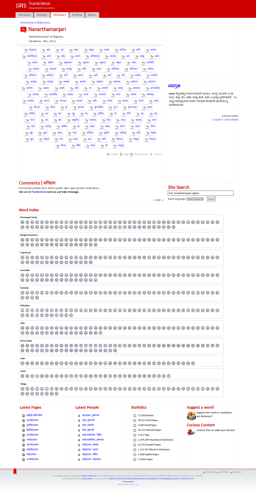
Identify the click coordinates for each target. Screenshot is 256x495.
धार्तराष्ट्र (123, 133)
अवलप (99, 82)
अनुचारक (68, 63)
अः (27, 222)
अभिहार (49, 75)
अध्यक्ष (113, 56)
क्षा (46, 114)
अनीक (50, 63)
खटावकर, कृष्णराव (90, 415)
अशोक (29, 88)
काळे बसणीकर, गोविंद (92, 435)
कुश (115, 107)
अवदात (34, 82)
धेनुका (153, 133)
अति (138, 50)
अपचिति (150, 63)
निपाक (152, 139)
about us (237, 472)
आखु (120, 88)
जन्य (154, 120)
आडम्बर (136, 88)
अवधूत (50, 82)
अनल (34, 63)
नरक (75, 139)
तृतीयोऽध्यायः (33, 425)
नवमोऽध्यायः (32, 440)
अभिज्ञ (150, 69)
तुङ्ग (31, 133)
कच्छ (85, 94)
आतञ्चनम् (155, 88)
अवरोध (83, 82)
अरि (65, 75)
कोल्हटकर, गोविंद (90, 454)
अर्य (122, 75)
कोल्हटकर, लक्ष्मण (90, 449)
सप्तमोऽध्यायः (33, 449)
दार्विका (90, 133)
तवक (137, 126)
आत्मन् (36, 94)
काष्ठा (156, 101)
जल (33, 126)
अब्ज (99, 69)
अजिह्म (123, 50)
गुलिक (101, 114)
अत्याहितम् (31, 56)
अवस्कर (152, 82)
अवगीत (154, 75)
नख (61, 139)
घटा (155, 114)
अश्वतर (46, 88)
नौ (106, 145)
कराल (79, 101)
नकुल (46, 139)
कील (52, 107)
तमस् (107, 126)
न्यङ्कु (121, 145)
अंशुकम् (32, 50)
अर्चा (95, 75)
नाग (89, 139)
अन (127, 56)
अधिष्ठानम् (94, 56)
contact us (210, 472)
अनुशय (102, 63)
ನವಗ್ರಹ (174, 86)
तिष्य (152, 126)
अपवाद (53, 69)
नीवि (78, 145)
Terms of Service (89, 476)
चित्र (108, 120)
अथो (49, 56)
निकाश (119, 139)
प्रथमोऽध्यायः (33, 420)
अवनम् (66, 82)
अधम (77, 56)
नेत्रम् (93, 145)
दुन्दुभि (106, 133)
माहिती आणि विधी (34, 415)
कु (66, 107)
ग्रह (142, 114)
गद (86, 114)
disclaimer (224, 472)
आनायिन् (53, 94)
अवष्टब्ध (116, 82)
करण (46, 101)
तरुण (122, 126)
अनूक (118, 63)
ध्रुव (31, 139)
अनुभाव (85, 63)
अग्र (62, 50)
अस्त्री (61, 88)
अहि (76, 88)
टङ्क (92, 126)
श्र (81, 227)
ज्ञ (144, 222)
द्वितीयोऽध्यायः (33, 430)
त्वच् (74, 133)
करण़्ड (63, 101)
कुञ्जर (81, 107)
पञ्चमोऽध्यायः (33, 459)
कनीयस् (150, 94)
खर (59, 114)
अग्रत (76, 50)
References (43, 23)
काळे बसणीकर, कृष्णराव (93, 440)
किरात (37, 107)
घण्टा (32, 120)
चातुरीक (75, 120)
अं (32, 222)
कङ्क (70, 94)
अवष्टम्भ (134, 82)
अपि (84, 69)
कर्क (95, 101)
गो (115, 114)
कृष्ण (149, 107)
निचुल (136, 139)
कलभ (125, 101)
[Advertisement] (203, 48)
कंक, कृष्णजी (88, 430)
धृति (138, 133)
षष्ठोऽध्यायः (32, 454)
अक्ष (48, 50)
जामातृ (48, 126)
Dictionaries (27, 23)
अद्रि (63, 56)
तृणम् (59, 133)
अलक (138, 75)
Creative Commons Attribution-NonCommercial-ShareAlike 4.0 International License (143, 479)
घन (46, 120)
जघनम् (138, 120)
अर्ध (109, 75)
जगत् (123, 120)
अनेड (134, 63)
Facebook (37, 192)
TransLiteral (87, 479)
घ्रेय (59, 120)
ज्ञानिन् (64, 126)
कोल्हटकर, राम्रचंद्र (91, 459)
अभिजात (133, 69)
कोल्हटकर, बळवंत (90, 444)
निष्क (63, 145)
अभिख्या (115, 69)
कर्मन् (109, 101)
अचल (106, 50)
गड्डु (73, 114)
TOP (158, 200)
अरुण (80, 75)
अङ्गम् (91, 50)
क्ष (110, 222)
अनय (157, 56)
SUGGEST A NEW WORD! (225, 119)
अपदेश (36, 69)
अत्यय (153, 50)
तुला (45, 133)
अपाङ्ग (69, 69)
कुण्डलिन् (98, 107)
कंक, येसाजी (88, 425)
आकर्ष (105, 88)
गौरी (128, 114)
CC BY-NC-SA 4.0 (186, 479)
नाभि (104, 139)
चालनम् (92, 120)
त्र (188, 222)
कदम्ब (133, 94)
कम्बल (30, 101)
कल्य (140, 101)
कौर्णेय (32, 114)
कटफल (102, 94)
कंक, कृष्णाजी (88, 420)
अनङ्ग (142, 56)
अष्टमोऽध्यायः (33, 444)
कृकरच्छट (132, 107)
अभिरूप (32, 75)
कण (118, 94)
